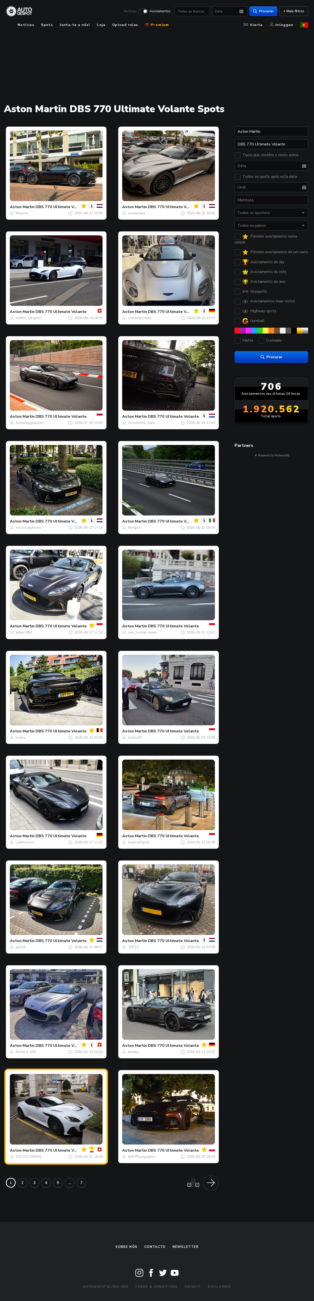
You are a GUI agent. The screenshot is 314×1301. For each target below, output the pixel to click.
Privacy (193, 1287)
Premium (159, 25)
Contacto (154, 1247)
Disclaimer (219, 1287)
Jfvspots (22, 213)
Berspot (134, 527)
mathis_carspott (28, 318)
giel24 (20, 947)
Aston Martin (22, 207)
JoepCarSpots (138, 842)
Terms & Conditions (156, 1287)
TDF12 (133, 947)
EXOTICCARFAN (28, 1156)
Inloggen (284, 25)
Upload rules (125, 25)
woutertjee (136, 213)
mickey (133, 1052)
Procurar (266, 11)
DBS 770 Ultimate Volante (61, 207)
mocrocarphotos (28, 527)
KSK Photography (141, 1156)
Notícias (130, 11)
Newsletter (185, 1247)
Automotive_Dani (141, 422)
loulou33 (135, 737)
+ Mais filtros (293, 11)
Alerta (256, 25)
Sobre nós (126, 1247)
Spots (47, 25)
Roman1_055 (26, 1052)
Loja (101, 25)
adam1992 (24, 632)
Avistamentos (160, 11)
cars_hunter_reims (142, 632)
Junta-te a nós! (75, 25)
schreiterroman (140, 318)
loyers (20, 737)
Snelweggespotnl (29, 422)
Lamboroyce (25, 842)
